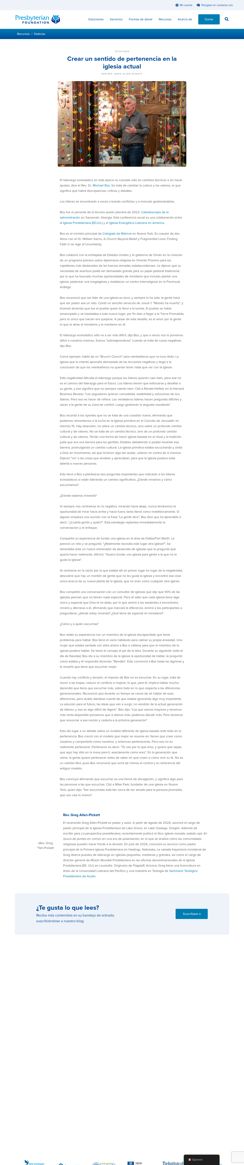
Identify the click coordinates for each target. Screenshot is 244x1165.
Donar (209, 19)
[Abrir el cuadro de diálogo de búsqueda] (227, 19)
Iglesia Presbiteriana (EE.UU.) (83, 223)
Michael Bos (101, 185)
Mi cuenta (186, 5)
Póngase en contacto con (217, 5)
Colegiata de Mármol (117, 233)
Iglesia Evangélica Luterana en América (136, 223)
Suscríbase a (192, 914)
